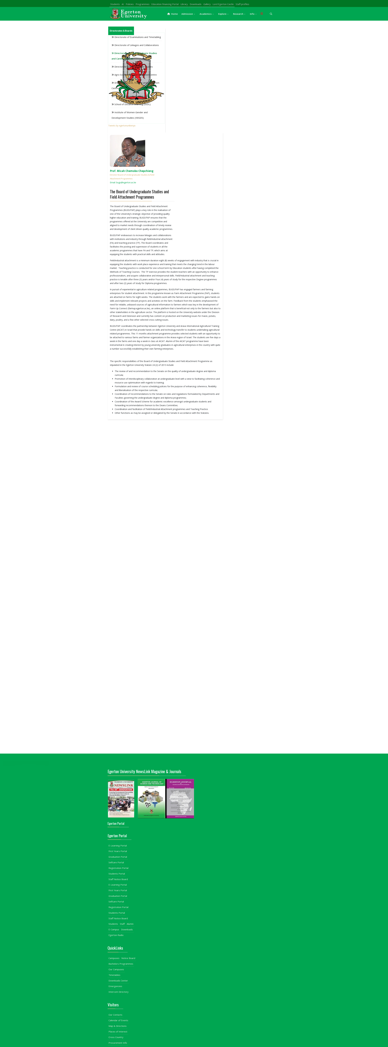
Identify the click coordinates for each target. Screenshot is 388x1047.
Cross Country (116, 1037)
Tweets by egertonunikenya (121, 125)
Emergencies (115, 986)
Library (184, 4)
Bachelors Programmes (121, 963)
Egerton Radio (116, 935)
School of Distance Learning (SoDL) (132, 104)
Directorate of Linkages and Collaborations (136, 45)
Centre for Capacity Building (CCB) (132, 96)
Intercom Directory (119, 991)
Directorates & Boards (121, 31)
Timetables (114, 974)
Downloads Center (118, 980)
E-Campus (114, 929)
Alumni (130, 923)
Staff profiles (242, 4)
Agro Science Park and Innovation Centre (135, 74)
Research (238, 13)
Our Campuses (116, 969)
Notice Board (128, 958)
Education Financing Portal (165, 4)
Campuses (114, 958)
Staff (122, 923)
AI (123, 4)
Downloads (195, 4)
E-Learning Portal (118, 845)
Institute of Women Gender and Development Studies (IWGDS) (130, 115)
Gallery (207, 4)
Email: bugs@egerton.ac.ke (123, 182)
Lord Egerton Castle (223, 4)
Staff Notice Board (118, 879)
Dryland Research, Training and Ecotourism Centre (135, 85)
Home (174, 13)
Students (115, 4)
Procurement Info (118, 1042)
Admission (187, 13)
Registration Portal (118, 867)
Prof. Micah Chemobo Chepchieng (131, 171)
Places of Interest (118, 1031)
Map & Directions (118, 1025)
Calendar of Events (118, 1020)
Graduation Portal (118, 856)
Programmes (142, 4)
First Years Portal (118, 851)
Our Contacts (115, 1014)
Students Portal (117, 873)
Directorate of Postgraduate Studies (133, 66)
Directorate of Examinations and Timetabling (137, 37)
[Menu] (261, 14)
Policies (130, 4)
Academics (206, 13)
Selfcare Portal (116, 862)
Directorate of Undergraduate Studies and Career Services (134, 56)
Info (252, 13)
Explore (222, 13)
